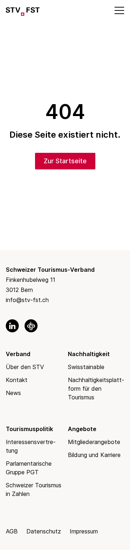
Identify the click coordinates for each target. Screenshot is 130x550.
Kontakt (16, 379)
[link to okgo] (31, 325)
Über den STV (25, 367)
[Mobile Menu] (118, 10)
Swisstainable (86, 367)
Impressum (84, 531)
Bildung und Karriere (94, 454)
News (13, 392)
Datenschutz (43, 531)
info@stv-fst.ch (27, 299)
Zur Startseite (65, 161)
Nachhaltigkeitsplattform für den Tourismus (96, 388)
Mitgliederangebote (94, 441)
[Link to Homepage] (23, 10)
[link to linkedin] (12, 325)
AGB (12, 531)
